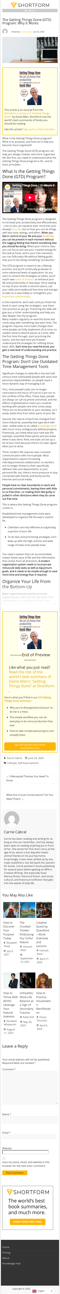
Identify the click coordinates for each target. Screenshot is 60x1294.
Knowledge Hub (11, 1263)
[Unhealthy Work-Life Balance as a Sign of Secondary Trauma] (27, 974)
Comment (9, 1069)
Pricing (6, 1252)
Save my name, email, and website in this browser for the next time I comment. (26, 1164)
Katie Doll (28, 1017)
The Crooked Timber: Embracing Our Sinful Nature (27, 932)
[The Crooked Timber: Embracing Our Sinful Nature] (27, 903)
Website (7, 1148)
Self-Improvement (28, 763)
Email (6, 1132)
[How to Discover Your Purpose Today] (11, 903)
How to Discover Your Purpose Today (8, 930)
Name (6, 1114)
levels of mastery (24, 279)
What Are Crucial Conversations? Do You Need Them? (29, 797)
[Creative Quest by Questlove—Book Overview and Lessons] (44, 903)
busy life (16, 229)
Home (5, 1247)
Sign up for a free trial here (39, 129)
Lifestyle (12, 763)
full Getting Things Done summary (27, 699)
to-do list (48, 236)
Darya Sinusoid (42, 1018)
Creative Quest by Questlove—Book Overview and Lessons (42, 934)
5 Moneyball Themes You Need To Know (27, 778)
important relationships (16, 296)
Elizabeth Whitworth (10, 1022)
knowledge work (47, 426)
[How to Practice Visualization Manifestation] (44, 974)
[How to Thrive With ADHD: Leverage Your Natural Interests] (11, 974)
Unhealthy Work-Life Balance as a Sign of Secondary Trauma (27, 1002)
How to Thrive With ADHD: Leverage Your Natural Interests (10, 1004)
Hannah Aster (26, 948)
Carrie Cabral (26, 31)
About (5, 1258)
